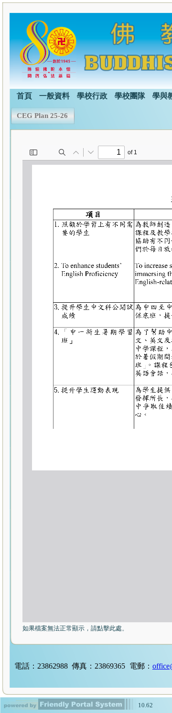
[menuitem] (24, 95)
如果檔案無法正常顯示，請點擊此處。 (75, 628)
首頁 (24, 96)
